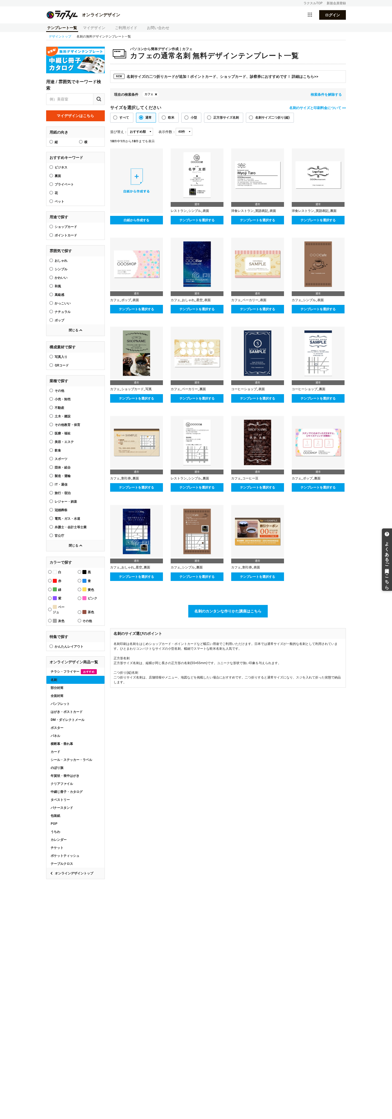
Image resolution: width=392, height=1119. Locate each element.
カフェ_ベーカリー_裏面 (188, 389)
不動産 (59, 408)
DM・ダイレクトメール (68, 720)
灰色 (61, 621)
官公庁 (59, 536)
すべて (124, 117)
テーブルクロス (62, 864)
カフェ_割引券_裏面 (124, 478)
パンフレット (60, 704)
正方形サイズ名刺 (226, 117)
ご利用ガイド (126, 28)
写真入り (61, 357)
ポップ (59, 320)
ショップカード (66, 227)
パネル (55, 736)
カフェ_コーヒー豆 (244, 478)
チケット (57, 848)
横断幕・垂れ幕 (62, 744)
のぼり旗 (57, 768)
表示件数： (167, 132)
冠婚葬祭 (61, 510)
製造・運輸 (63, 476)
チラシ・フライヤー (72, 671)
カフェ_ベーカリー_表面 (248, 300)
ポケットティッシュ (65, 856)
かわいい (61, 278)
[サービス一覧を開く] (310, 15)
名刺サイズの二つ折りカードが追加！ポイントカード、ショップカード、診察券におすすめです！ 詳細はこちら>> (217, 76)
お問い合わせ (158, 28)
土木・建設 (63, 416)
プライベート (64, 184)
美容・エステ (64, 442)
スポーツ (61, 459)
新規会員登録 (336, 3)
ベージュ (59, 609)
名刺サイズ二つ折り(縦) (272, 117)
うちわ (55, 832)
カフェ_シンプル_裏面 (187, 567)
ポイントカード (66, 235)
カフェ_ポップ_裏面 (306, 478)
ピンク (92, 598)
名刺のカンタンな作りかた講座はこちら (228, 611)
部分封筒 (57, 688)
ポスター (57, 728)
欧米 (171, 117)
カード (55, 752)
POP (54, 824)
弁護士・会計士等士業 (71, 527)
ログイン (332, 15)
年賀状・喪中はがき (65, 776)
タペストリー (60, 800)
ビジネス (61, 167)
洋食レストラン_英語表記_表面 (253, 211)
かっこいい (63, 303)
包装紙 (55, 816)
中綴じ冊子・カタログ (67, 792)
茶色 (91, 612)
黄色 (91, 590)
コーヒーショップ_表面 (248, 389)
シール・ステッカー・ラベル (71, 760)
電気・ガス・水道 (67, 518)
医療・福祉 (63, 433)
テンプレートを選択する (197, 220)
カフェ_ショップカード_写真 (131, 389)
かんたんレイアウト (69, 646)
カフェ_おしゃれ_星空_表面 (191, 300)
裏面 (58, 176)
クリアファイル (62, 784)
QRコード (62, 365)
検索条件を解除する (326, 94)
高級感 (59, 295)
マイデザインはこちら (75, 116)
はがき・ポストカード (67, 712)
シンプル (61, 269)
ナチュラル (63, 312)
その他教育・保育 (67, 425)
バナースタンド (62, 808)
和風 (58, 286)
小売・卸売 (63, 399)
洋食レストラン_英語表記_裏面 (314, 211)
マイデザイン (94, 28)
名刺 (54, 680)
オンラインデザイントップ (74, 873)
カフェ (149, 94)
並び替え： (118, 132)
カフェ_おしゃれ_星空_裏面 (130, 567)
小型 (194, 117)
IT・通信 (61, 484)
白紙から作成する (136, 220)
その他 (59, 391)
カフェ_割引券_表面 (245, 567)
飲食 (58, 450)
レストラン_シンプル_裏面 (190, 478)
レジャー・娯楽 (66, 501)
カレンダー (59, 840)
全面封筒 (57, 696)
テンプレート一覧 (62, 28)
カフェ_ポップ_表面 (124, 300)
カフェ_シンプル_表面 (308, 300)
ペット (59, 201)
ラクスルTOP (312, 3)
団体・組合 (63, 467)
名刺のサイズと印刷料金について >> (317, 108)
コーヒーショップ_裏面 (308, 389)
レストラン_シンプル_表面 (190, 211)
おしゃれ (61, 260)
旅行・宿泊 (63, 493)
